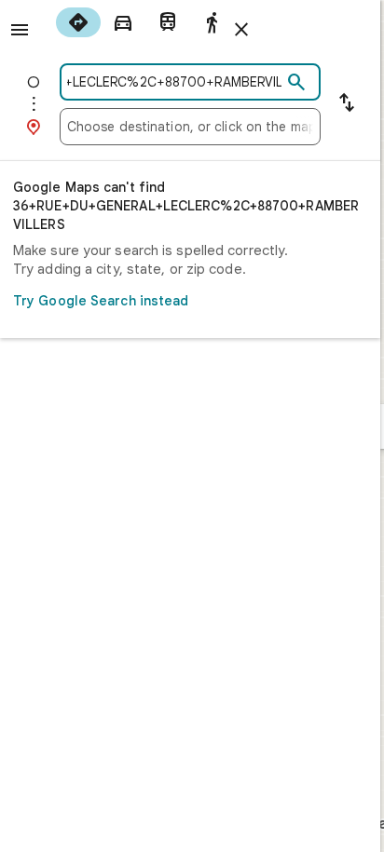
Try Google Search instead (101, 300)
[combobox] (174, 82)
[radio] (78, 22)
